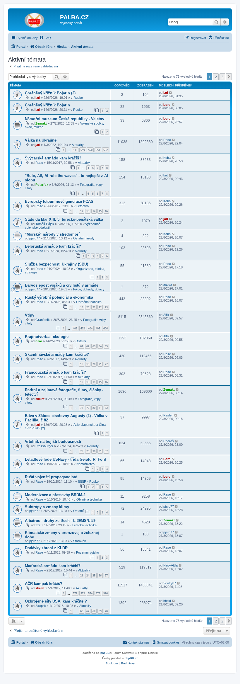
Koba (167, 157)
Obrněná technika (89, 302)
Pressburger (44, 446)
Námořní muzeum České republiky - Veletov (64, 119)
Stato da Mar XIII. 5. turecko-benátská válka (64, 219)
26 (100, 575)
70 (106, 611)
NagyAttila (170, 565)
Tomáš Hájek (44, 224)
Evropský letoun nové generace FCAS (59, 201)
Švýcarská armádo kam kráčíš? (53, 158)
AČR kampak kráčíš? (43, 583)
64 (100, 346)
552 (105, 150)
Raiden (168, 415)
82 (106, 408)
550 (90, 150)
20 (87, 307)
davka (167, 285)
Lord (167, 104)
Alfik (166, 315)
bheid (167, 601)
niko (38, 341)
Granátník (42, 319)
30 (93, 451)
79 (87, 408)
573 (82, 593)
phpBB (105, 652)
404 (90, 328)
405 (98, 328)
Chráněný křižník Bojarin (47, 105)
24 (87, 575)
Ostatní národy (84, 238)
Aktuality (78, 145)
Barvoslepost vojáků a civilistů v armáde (61, 285)
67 (87, 611)
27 (106, 575)
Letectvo (82, 206)
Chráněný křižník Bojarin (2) (50, 93)
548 (75, 150)
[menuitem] (45, 37)
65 (106, 346)
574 (90, 593)
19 (81, 307)
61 (81, 346)
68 (93, 611)
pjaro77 (34, 238)
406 (105, 328)
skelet (39, 399)
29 (87, 451)
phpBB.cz (131, 658)
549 (82, 150)
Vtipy (29, 315)
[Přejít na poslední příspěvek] (171, 92)
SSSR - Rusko (88, 481)
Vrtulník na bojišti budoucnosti (53, 441)
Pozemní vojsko (87, 552)
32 (106, 451)
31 (100, 451)
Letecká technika (84, 525)
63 (93, 346)
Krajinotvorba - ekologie (46, 336)
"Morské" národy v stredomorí (52, 234)
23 (106, 307)
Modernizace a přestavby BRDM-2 (55, 495)
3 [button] (222, 76)
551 (98, 150)
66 (81, 611)
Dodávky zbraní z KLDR (46, 548)
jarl (37, 97)
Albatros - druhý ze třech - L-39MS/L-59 (60, 520)
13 (87, 211)
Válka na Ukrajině (40, 140)
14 (93, 211)
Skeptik (40, 606)
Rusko (78, 97)
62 (87, 346)
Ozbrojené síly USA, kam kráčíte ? (56, 601)
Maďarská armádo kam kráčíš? (52, 566)
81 (100, 408)
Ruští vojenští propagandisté (51, 477)
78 (81, 408)
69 (100, 611)
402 (75, 328)
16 (106, 211)
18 (81, 364)
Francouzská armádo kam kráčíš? (55, 372)
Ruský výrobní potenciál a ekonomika (59, 297)
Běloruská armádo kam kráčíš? (53, 246)
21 (93, 307)
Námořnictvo (85, 464)
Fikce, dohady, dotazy (88, 289)
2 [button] (216, 76)
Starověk (79, 541)
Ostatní (81, 341)
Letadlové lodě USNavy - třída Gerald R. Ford (65, 459)
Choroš (168, 441)
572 (75, 593)
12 (81, 211)
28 (81, 451)
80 (93, 408)
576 (105, 593)
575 (98, 593)
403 (82, 328)
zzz (38, 525)
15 (100, 211)
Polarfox (41, 184)
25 (93, 575)
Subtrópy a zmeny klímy (47, 507)
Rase (167, 140)
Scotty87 (169, 583)
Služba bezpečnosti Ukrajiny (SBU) (56, 264)
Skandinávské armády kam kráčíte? (57, 354)
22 (100, 307)
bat (165, 175)
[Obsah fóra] (35, 19)
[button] (229, 76)
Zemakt (41, 123)
